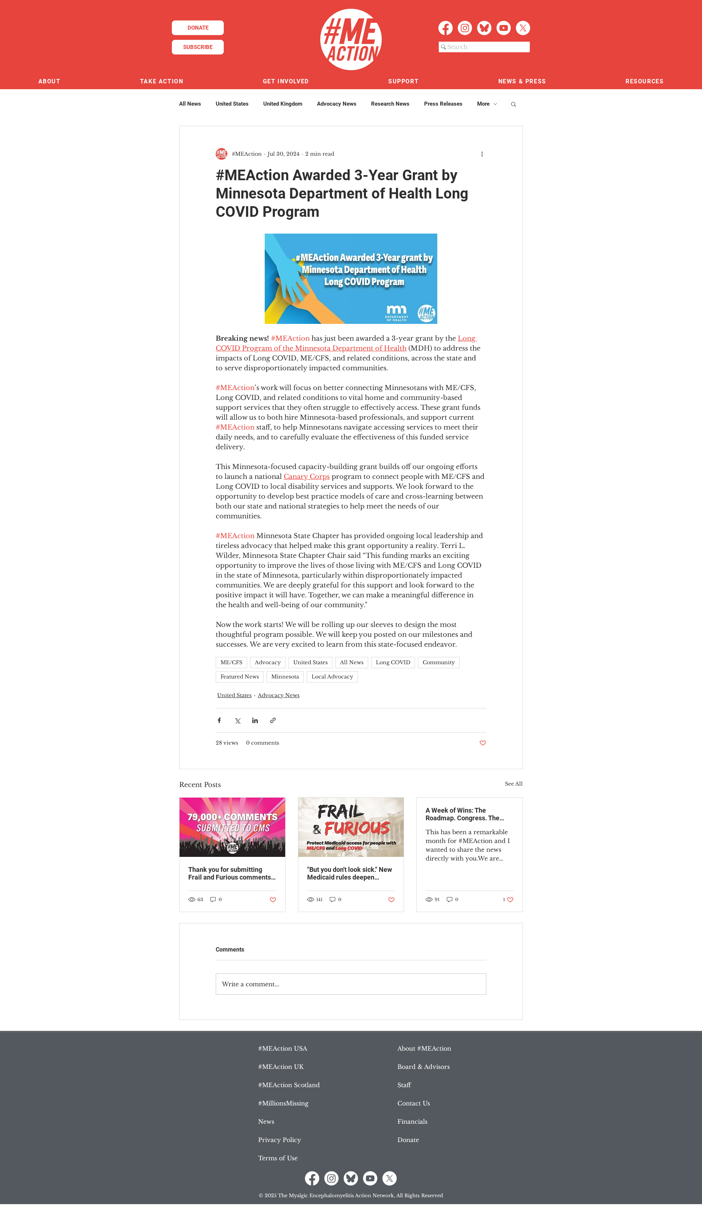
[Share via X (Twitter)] (237, 720)
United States (232, 104)
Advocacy (268, 662)
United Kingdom (282, 104)
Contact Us (413, 1103)
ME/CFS (231, 662)
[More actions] (482, 154)
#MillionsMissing (283, 1103)
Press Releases (443, 104)
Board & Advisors (423, 1066)
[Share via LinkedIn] (255, 720)
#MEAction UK (280, 1066)
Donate (408, 1139)
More (483, 104)
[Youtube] (504, 28)
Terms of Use (278, 1158)
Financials (412, 1121)
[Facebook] (445, 28)
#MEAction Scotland (289, 1085)
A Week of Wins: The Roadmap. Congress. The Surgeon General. (462, 814)
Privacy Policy (279, 1139)
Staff (404, 1085)
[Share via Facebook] (219, 720)
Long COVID (393, 662)
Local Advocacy (332, 676)
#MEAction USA (282, 1048)
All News (190, 104)
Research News (390, 104)
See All (514, 783)
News (266, 1121)
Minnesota (285, 676)
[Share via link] (272, 720)
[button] (49, 81)
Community (439, 662)
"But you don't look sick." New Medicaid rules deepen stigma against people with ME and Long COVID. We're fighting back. (349, 873)
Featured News (239, 676)
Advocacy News (336, 104)
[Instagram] (465, 28)
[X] (523, 28)
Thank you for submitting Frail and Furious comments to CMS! (229, 873)
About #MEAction (424, 1048)
